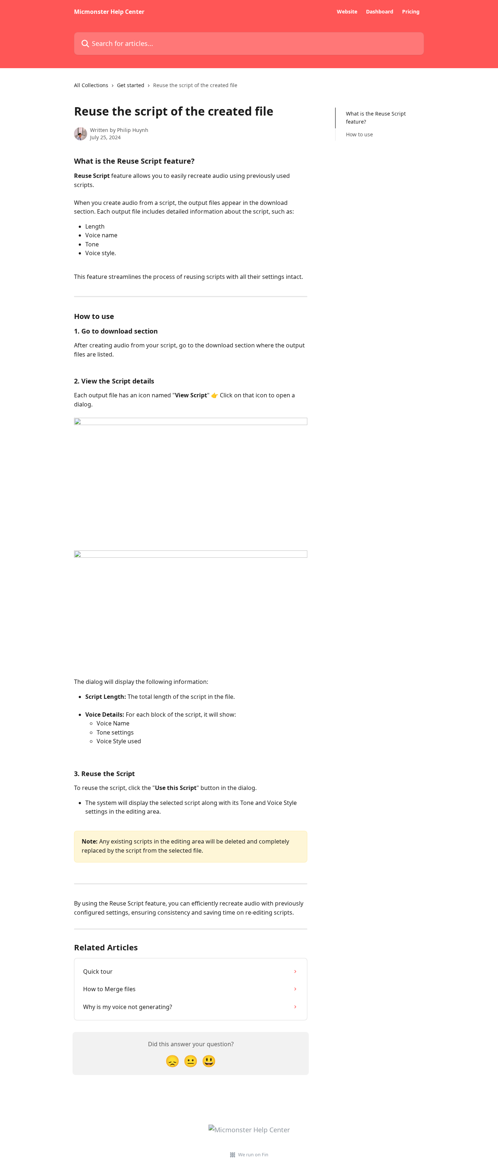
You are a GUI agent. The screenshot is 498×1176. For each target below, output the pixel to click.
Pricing (411, 11)
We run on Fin (253, 1154)
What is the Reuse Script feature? (376, 117)
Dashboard (379, 11)
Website (347, 11)
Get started (130, 85)
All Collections (91, 85)
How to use (359, 134)
